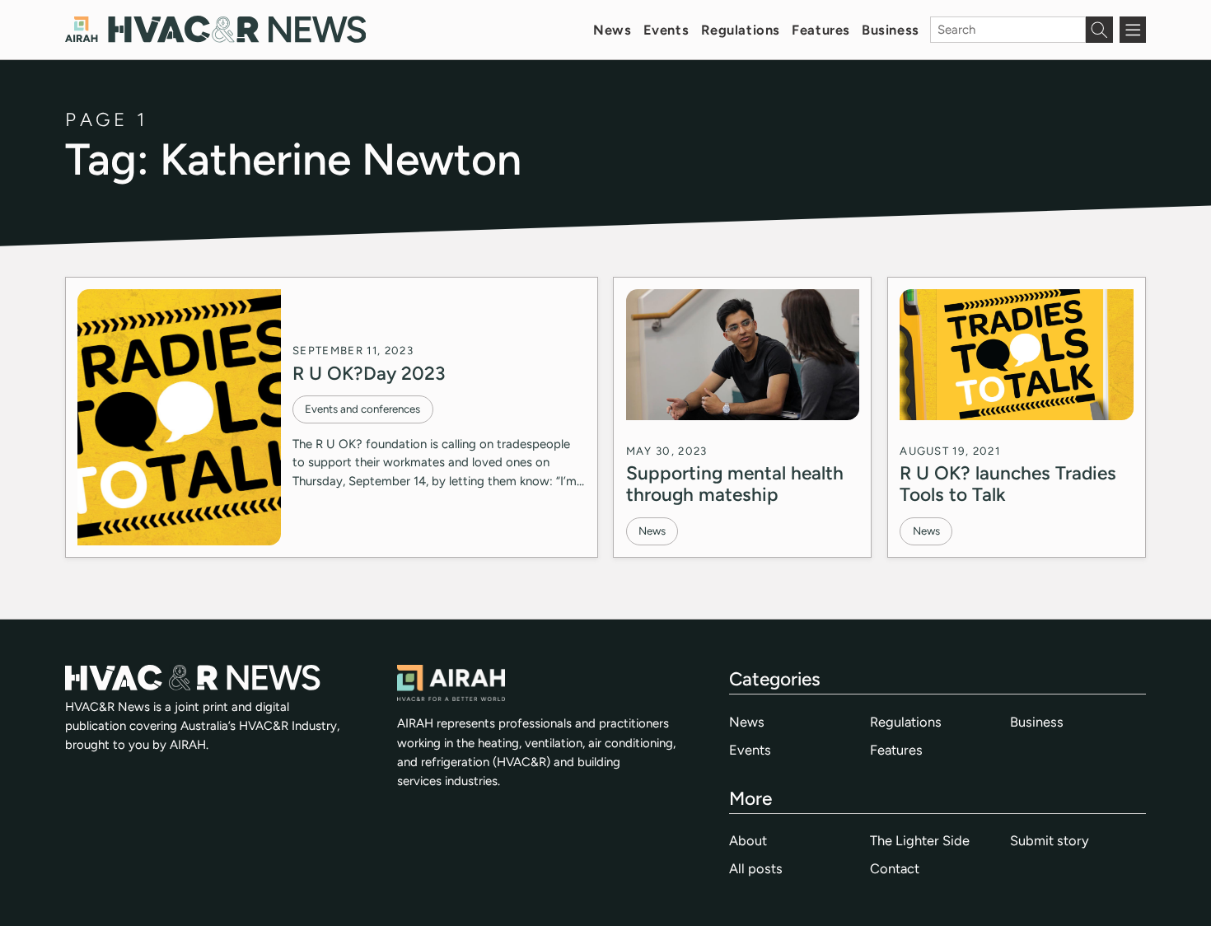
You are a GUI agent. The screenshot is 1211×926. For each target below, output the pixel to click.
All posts (756, 868)
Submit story (1049, 840)
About (748, 840)
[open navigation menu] (1133, 29)
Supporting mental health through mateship (735, 483)
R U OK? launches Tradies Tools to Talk (1008, 483)
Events (666, 29)
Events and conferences (362, 408)
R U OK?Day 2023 (368, 373)
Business (890, 29)
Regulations (740, 29)
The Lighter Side (920, 840)
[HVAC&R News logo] (215, 29)
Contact (894, 868)
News (612, 29)
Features (821, 29)
